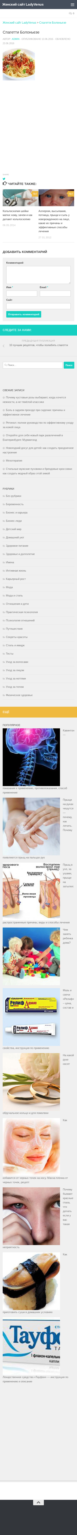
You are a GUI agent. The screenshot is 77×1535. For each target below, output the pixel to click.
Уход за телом (15, 686)
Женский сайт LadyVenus (23, 4)
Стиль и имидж (15, 645)
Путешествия (14, 628)
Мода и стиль (14, 595)
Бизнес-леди (14, 520)
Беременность (15, 504)
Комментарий (14, 262)
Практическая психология (22, 612)
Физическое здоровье (19, 695)
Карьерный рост (16, 578)
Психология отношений (20, 620)
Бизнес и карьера (16, 512)
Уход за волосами (17, 661)
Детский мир (13, 529)
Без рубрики (13, 495)
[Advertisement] (38, 123)
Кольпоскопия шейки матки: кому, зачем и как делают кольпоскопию (17, 215)
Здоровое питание (17, 545)
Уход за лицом (15, 670)
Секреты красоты (17, 637)
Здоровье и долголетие (20, 554)
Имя (9, 287)
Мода (9, 587)
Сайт (9, 299)
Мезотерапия (14, 460)
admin (15, 39)
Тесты (9, 653)
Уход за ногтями (16, 678)
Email (44, 287)
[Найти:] (33, 365)
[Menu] (72, 4)
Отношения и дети (17, 603)
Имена (10, 562)
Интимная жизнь (16, 570)
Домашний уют (15, 537)
